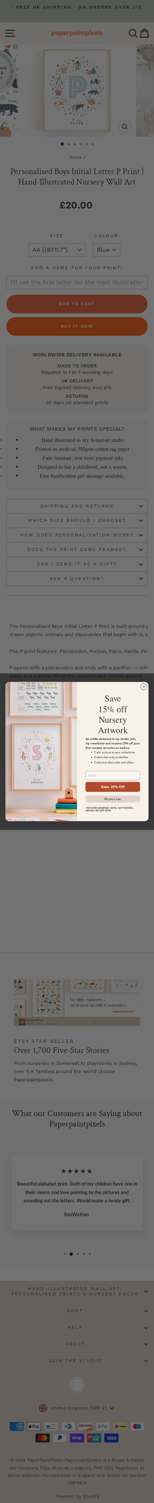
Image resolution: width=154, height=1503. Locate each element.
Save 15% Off (112, 787)
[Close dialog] (144, 686)
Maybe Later (112, 798)
